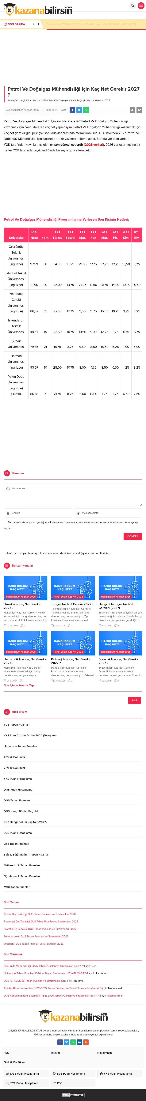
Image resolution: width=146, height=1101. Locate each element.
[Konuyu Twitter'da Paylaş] (79, 110)
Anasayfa (12, 100)
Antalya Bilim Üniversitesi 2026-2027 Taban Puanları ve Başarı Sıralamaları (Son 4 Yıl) (53, 988)
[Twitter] (66, 1042)
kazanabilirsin (115, 995)
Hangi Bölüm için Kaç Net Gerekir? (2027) (116, 606)
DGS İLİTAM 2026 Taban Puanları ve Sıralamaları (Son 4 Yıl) (38, 980)
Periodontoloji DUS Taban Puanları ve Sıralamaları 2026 (36, 936)
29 (118, 625)
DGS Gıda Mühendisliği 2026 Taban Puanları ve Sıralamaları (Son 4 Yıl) (44, 966)
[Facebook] (60, 1042)
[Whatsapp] (73, 1042)
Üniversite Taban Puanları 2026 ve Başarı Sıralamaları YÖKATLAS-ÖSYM (46, 973)
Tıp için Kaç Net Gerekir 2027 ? (72, 604)
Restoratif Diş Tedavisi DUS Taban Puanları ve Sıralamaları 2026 (41, 921)
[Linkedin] (79, 1042)
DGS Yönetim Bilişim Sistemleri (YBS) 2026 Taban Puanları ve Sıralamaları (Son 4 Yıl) (52, 995)
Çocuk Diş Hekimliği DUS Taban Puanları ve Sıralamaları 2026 (40, 914)
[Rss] (86, 1042)
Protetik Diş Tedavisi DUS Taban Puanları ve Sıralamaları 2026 (40, 929)
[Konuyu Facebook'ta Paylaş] (72, 110)
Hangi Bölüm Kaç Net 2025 (33, 100)
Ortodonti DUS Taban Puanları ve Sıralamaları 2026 (33, 943)
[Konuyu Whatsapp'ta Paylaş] (86, 110)
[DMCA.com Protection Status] (73, 1095)
